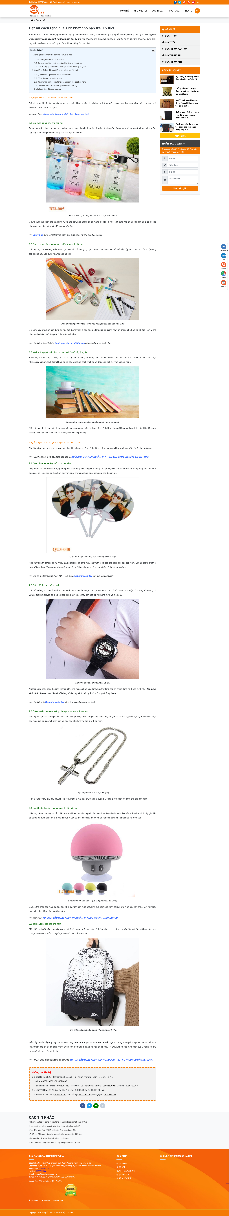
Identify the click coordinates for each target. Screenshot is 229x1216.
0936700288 (132, 1085)
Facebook (34, 1200)
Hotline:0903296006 (40, 2)
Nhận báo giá (179, 188)
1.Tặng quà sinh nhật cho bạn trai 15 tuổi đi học (52, 55)
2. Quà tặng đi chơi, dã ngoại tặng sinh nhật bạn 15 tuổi (55, 70)
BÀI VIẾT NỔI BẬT (171, 70)
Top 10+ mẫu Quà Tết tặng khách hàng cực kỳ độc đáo (53, 1130)
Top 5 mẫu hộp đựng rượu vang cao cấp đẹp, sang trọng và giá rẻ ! (186, 127)
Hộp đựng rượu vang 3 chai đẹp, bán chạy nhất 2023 (187, 77)
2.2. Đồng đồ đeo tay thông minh (48, 78)
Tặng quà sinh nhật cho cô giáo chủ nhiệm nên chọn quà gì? (55, 1126)
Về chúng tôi (140, 11)
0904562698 (109, 1086)
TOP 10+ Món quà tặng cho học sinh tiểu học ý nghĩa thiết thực (56, 1134)
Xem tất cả (180, 135)
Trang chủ (123, 11)
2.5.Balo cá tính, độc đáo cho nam (48, 89)
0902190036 (85, 1094)
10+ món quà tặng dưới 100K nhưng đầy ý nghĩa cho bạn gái (55, 1142)
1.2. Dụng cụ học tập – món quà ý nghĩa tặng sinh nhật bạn (58, 63)
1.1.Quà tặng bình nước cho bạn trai (49, 59)
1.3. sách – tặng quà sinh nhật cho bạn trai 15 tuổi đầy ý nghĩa (60, 66)
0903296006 (47, 1081)
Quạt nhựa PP (172, 55)
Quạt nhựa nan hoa (175, 49)
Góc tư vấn (174, 11)
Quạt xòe (169, 42)
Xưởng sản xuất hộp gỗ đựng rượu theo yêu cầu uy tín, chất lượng (187, 91)
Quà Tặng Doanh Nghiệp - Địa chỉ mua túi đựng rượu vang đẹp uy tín (186, 103)
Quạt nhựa (157, 11)
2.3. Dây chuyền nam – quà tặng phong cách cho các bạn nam (60, 82)
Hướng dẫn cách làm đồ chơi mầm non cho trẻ (49, 1138)
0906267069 (63, 1086)
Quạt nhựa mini (173, 61)
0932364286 (60, 1094)
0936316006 (61, 1081)
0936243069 (87, 1086)
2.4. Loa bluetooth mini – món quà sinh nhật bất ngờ (56, 85)
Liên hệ (188, 11)
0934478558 (110, 1094)
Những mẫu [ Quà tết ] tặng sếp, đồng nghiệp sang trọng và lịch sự (187, 115)
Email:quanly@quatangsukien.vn (66, 2)
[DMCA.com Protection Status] (71, 1190)
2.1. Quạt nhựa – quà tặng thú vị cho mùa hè (52, 75)
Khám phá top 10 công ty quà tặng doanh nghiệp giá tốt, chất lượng (58, 1122)
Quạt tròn (170, 36)
